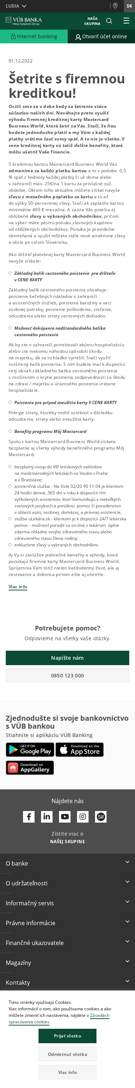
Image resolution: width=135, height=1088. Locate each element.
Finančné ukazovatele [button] (35, 943)
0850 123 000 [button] (67, 675)
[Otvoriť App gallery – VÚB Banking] (30, 767)
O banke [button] (17, 863)
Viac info (18, 587)
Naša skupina (92, 21)
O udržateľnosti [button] (27, 883)
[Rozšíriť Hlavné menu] (126, 21)
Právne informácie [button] (30, 923)
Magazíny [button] (18, 963)
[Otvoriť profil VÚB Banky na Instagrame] (83, 817)
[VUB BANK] (24, 21)
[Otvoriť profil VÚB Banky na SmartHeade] (101, 817)
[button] (109, 21)
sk (129, 6)
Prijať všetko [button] (67, 1036)
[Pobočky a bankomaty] (117, 6)
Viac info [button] (67, 1072)
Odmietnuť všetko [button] (67, 1054)
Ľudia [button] (12, 6)
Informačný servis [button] (30, 903)
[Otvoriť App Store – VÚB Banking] (79, 749)
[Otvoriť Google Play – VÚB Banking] (30, 749)
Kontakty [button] (18, 983)
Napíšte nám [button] (67, 657)
